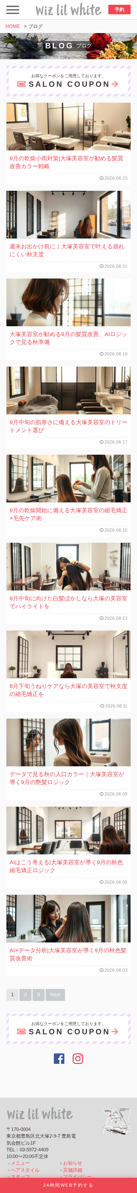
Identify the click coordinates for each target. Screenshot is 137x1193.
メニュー (20, 1163)
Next (55, 994)
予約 (119, 9)
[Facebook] (59, 1058)
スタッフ (20, 1176)
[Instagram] (78, 1058)
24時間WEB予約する (68, 1185)
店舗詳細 (72, 1170)
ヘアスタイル (25, 1170)
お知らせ (72, 1163)
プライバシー (77, 1176)
